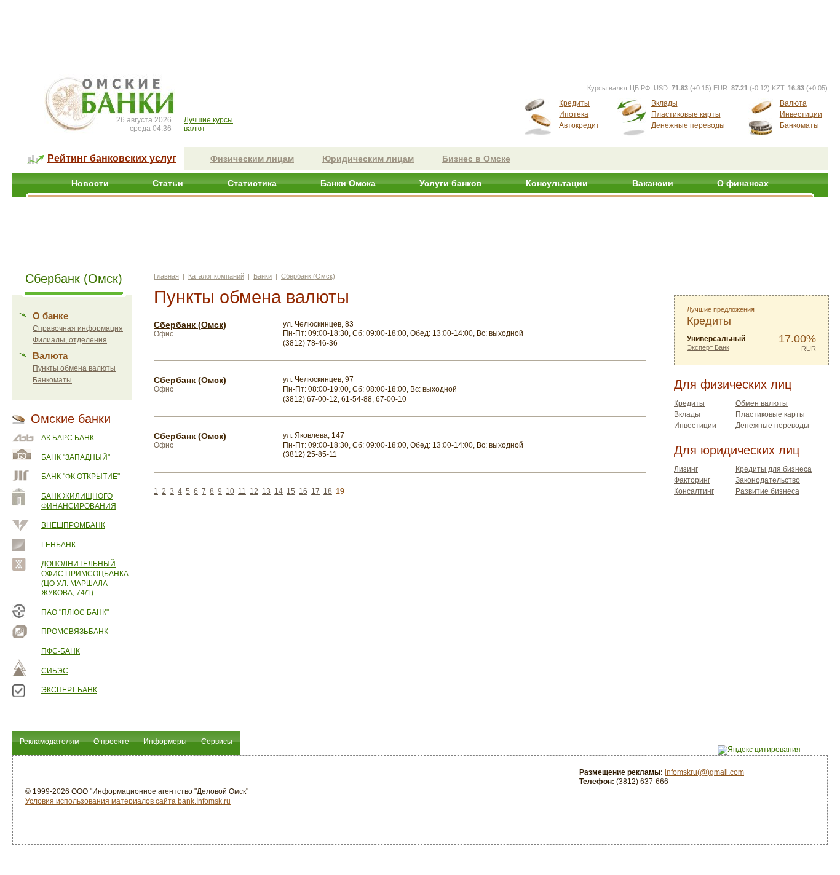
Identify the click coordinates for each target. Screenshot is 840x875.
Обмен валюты (761, 403)
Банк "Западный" (75, 457)
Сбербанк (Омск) (308, 276)
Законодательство (767, 480)
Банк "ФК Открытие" (80, 476)
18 (327, 491)
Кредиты (574, 103)
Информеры (165, 741)
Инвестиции (801, 114)
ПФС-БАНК (60, 651)
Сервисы (216, 741)
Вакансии (652, 183)
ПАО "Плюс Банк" (75, 612)
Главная (166, 276)
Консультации (557, 183)
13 (266, 491)
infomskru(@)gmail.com (704, 772)
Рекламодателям (49, 741)
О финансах (743, 183)
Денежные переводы (688, 125)
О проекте (111, 741)
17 (315, 491)
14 (278, 491)
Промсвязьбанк (74, 631)
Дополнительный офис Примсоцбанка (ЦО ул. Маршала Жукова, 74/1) (85, 578)
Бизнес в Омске (476, 159)
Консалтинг (694, 491)
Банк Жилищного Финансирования (78, 501)
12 (254, 491)
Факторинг (692, 480)
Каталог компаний (216, 276)
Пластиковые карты (686, 114)
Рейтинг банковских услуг (111, 158)
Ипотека (573, 114)
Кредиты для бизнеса (773, 469)
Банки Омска (348, 183)
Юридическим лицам (368, 159)
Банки (262, 276)
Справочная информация (78, 328)
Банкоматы (799, 125)
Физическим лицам (252, 159)
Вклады (664, 103)
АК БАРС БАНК (67, 438)
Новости (90, 183)
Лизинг (686, 469)
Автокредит (579, 125)
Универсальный (716, 339)
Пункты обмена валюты (74, 368)
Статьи (168, 183)
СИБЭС (54, 671)
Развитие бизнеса (767, 491)
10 (230, 491)
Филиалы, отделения (70, 340)
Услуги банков (450, 183)
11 (242, 491)
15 (291, 491)
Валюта (793, 103)
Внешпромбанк (73, 525)
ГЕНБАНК (58, 544)
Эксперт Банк (69, 690)
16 (303, 491)
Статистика (252, 183)
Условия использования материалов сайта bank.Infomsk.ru (128, 801)
